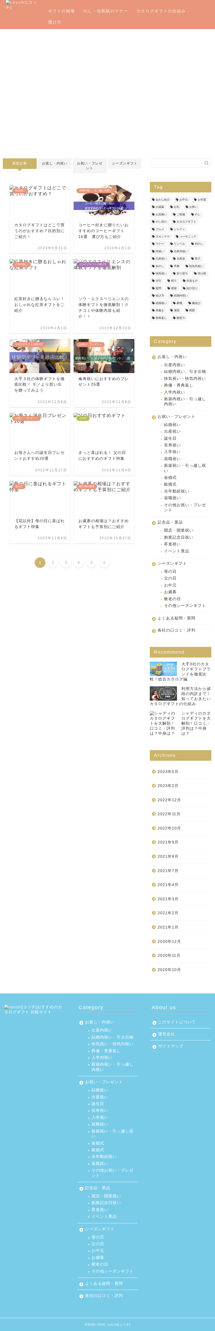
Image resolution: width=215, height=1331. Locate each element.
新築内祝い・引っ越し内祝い (185, 401)
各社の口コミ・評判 (176, 630)
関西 (192, 310)
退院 (176, 310)
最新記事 (19, 163)
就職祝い (172, 459)
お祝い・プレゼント (89, 165)
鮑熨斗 (181, 317)
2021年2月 (168, 913)
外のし (160, 266)
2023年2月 (168, 786)
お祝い (193, 207)
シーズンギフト (124, 163)
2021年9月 (168, 842)
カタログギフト (186, 221)
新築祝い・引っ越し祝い (185, 468)
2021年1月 (168, 927)
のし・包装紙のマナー (105, 11)
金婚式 (170, 477)
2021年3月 (168, 899)
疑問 (158, 288)
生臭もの (192, 280)
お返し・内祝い (54, 163)
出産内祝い (181, 251)
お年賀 (202, 199)
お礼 (176, 207)
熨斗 (174, 280)
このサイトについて (177, 1022)
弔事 (176, 266)
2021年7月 (168, 871)
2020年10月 (169, 970)
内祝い (160, 251)
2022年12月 (169, 800)
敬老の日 (172, 599)
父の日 (170, 578)
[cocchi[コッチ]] (25, 7)
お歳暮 (160, 207)
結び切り (192, 288)
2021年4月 (168, 885)
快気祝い (161, 273)
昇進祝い (172, 544)
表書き (160, 310)
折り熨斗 (182, 273)
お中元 (183, 199)
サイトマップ (170, 1046)
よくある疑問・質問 (176, 618)
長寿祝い (172, 445)
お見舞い (161, 214)
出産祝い (161, 258)
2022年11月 (169, 814)
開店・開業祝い (178, 530)
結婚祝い (161, 303)
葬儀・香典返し (178, 385)
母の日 (170, 571)
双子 (197, 258)
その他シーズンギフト (185, 606)
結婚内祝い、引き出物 (185, 371)
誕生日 (170, 438)
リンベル (179, 244)
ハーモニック (187, 236)
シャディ (179, 229)
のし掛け (161, 221)
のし (197, 214)
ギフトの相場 (61, 11)
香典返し (161, 317)
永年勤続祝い (176, 491)
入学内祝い (174, 392)
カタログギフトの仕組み (161, 11)
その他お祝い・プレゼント (185, 507)
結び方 (160, 295)
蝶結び (196, 303)
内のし (199, 244)
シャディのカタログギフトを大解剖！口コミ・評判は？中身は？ (196, 723)
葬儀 (179, 303)
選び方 (55, 22)
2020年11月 (169, 955)
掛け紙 (202, 273)
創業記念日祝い (178, 537)
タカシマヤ (163, 236)
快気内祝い (196, 266)
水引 (158, 280)
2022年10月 (169, 828)
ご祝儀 (181, 214)
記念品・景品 (170, 522)
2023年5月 (168, 772)
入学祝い (172, 452)
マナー (160, 244)
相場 (174, 288)
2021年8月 (168, 856)
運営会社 (166, 1034)
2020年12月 (169, 941)
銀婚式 (170, 484)
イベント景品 (176, 551)
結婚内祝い (181, 295)
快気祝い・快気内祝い (185, 378)
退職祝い (172, 498)
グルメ (160, 229)
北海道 (181, 258)
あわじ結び (163, 199)
